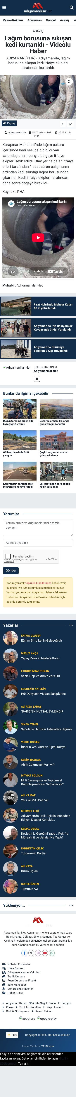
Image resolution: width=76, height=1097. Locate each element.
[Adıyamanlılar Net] (17, 367)
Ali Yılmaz (28, 795)
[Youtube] (45, 953)
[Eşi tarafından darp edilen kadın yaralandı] (56, 471)
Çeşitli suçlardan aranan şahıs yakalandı (54, 454)
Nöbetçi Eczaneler (19, 964)
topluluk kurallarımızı (38, 583)
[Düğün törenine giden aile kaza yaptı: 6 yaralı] (20, 408)
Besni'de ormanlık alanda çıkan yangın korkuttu (54, 422)
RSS (14, 1035)
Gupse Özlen (30, 884)
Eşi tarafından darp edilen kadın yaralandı (55, 485)
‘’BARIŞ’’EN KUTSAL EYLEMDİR (42, 711)
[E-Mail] (37, 379)
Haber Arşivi (15, 992)
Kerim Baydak (31, 760)
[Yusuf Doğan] (10, 744)
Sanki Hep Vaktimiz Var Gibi (40, 676)
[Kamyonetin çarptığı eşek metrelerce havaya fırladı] (20, 471)
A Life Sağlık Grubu (44, 1003)
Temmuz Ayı (29, 889)
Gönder (11, 570)
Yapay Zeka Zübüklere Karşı (40, 658)
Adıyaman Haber (16, 1003)
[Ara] (72, 8)
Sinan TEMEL (30, 724)
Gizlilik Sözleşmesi (18, 1011)
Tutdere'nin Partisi (33, 853)
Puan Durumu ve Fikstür (22, 980)
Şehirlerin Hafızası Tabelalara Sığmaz (46, 729)
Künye (9, 1007)
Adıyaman (34, 20)
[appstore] (28, 1019)
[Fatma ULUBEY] (10, 638)
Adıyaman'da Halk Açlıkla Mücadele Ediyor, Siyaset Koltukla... (45, 817)
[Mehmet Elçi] (10, 815)
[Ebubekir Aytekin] (10, 691)
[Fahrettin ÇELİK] (10, 850)
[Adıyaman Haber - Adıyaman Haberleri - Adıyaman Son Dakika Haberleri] (38, 8)
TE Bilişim (47, 1046)
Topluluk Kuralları (30, 1007)
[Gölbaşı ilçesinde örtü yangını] (20, 440)
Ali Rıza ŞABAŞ (31, 706)
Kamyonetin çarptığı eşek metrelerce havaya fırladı (18, 485)
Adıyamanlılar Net (17, 132)
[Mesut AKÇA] (10, 655)
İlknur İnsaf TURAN (35, 671)
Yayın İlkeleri (54, 1007)
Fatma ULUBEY (31, 635)
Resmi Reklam (13, 20)
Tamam (23, 1063)
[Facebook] (24, 953)
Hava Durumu (16, 968)
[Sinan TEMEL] (10, 726)
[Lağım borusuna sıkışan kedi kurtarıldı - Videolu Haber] (38, 97)
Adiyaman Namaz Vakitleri (24, 972)
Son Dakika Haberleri (21, 988)
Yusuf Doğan (30, 742)
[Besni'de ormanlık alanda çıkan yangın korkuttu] (56, 408)
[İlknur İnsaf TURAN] (10, 673)
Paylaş (11, 123)
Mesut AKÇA (29, 653)
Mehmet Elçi (30, 811)
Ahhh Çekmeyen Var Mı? (38, 764)
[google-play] (47, 1019)
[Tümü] (71, 625)
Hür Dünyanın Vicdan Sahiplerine (43, 693)
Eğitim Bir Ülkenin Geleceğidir (41, 640)
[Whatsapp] (52, 953)
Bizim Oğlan (29, 871)
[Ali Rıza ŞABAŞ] (10, 708)
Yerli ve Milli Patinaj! (34, 800)
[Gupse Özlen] (10, 886)
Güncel (51, 20)
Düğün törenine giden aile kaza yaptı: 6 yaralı (18, 422)
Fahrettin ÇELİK (32, 848)
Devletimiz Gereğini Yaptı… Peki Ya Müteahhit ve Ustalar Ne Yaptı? (44, 835)
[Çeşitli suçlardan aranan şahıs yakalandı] (56, 440)
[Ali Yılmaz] (10, 797)
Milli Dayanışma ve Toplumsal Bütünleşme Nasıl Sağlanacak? (42, 782)
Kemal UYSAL (30, 828)
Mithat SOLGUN (32, 775)
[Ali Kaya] (10, 868)
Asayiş (64, 20)
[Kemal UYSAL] (10, 833)
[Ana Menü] (4, 8)
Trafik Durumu (16, 976)
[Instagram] (38, 953)
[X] (31, 953)
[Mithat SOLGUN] (10, 779)
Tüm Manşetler (17, 984)
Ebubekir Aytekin (33, 689)
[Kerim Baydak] (10, 762)
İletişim (66, 1003)
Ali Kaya (27, 866)
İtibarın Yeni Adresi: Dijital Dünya (43, 747)
